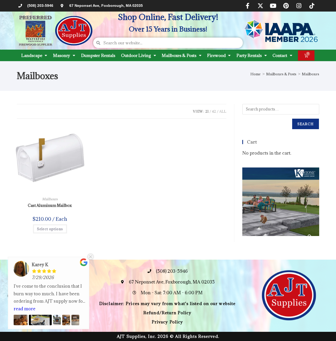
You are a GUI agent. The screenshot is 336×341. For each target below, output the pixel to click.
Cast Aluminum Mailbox (50, 205)
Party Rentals (249, 55)
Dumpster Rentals (98, 55)
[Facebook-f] (247, 6)
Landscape (31, 55)
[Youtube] (273, 6)
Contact (279, 55)
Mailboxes (310, 74)
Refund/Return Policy (167, 312)
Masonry (61, 55)
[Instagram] (299, 6)
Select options (50, 229)
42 (214, 111)
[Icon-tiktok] (312, 6)
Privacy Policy (167, 321)
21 (207, 111)
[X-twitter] (260, 6)
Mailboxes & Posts (179, 55)
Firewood (216, 55)
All (222, 111)
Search (305, 124)
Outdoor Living (136, 55)
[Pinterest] (286, 6)
